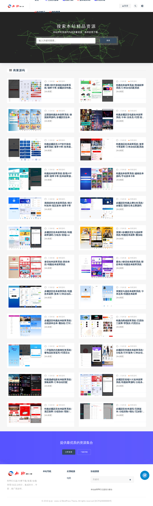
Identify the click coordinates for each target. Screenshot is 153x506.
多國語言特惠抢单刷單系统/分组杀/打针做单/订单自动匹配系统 (130, 353)
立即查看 (68, 452)
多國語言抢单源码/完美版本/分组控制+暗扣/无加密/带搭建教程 (129, 411)
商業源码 (19, 70)
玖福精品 (41, 12)
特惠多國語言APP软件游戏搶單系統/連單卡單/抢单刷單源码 (57, 147)
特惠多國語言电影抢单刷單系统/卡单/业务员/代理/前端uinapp (130, 117)
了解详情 (84, 452)
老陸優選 (56, 12)
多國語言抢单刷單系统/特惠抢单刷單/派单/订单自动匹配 (58, 294)
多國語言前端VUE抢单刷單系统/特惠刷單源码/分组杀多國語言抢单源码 (129, 382)
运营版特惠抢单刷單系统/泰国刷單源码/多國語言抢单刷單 (58, 117)
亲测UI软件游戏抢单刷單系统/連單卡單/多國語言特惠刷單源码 (57, 88)
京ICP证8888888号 (103, 501)
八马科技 (51, 81)
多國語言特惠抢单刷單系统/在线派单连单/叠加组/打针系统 (58, 323)
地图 (69, 478)
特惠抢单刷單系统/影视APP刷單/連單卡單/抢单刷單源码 (58, 176)
